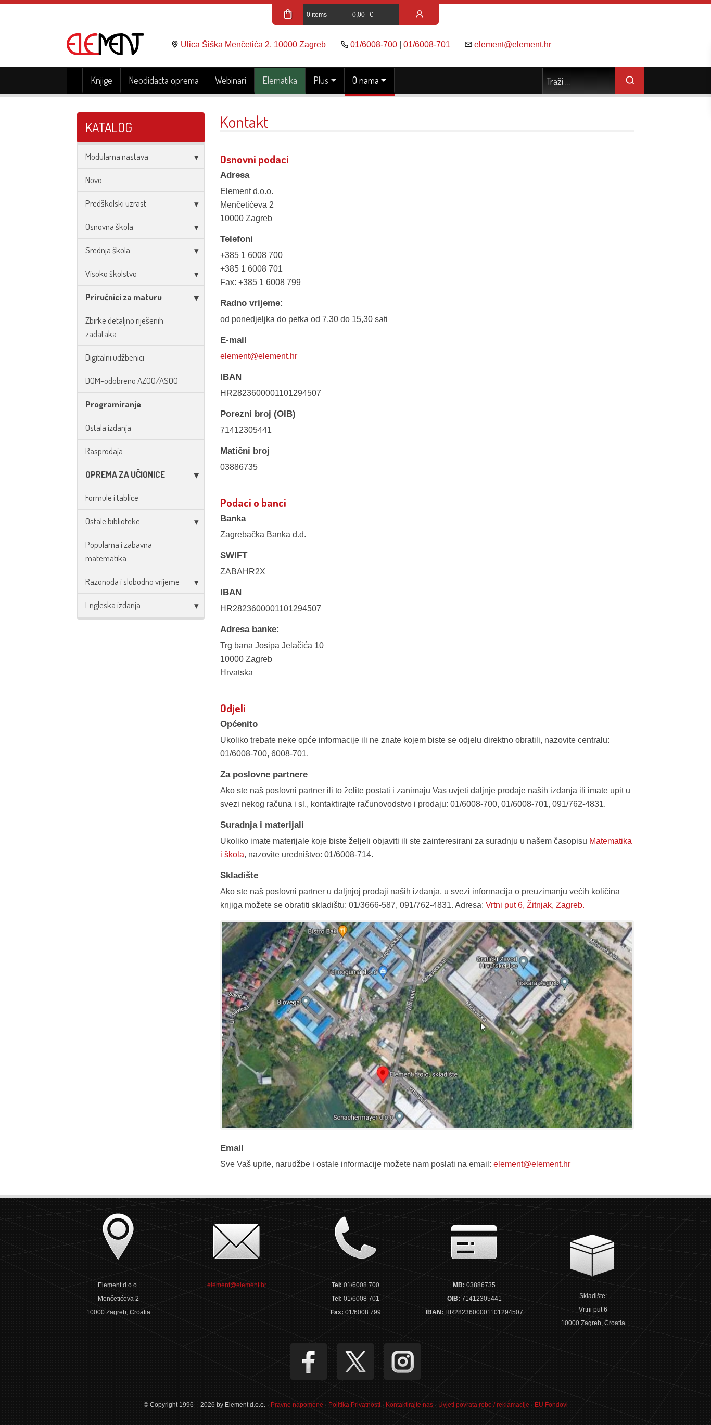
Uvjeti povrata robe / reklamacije (483, 1404)
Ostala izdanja (108, 427)
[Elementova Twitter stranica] (355, 1361)
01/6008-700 (373, 44)
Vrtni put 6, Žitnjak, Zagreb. (535, 905)
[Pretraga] (629, 80)
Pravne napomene (297, 1404)
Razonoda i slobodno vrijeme (132, 581)
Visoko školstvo (111, 273)
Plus (320, 80)
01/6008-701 (426, 44)
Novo (93, 179)
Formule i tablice (111, 497)
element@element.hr (512, 44)
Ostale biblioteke (112, 521)
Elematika (279, 80)
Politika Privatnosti (354, 1404)
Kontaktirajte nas (409, 1404)
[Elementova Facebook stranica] (308, 1361)
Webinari (230, 80)
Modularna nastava (116, 156)
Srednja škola (107, 250)
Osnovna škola (109, 226)
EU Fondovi (551, 1404)
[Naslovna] (75, 81)
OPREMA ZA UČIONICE (125, 474)
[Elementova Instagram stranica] (402, 1361)
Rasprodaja (104, 450)
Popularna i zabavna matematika (118, 551)
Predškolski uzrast (115, 203)
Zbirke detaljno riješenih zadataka (124, 327)
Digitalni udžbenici (114, 357)
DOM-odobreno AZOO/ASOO (131, 380)
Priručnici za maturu (123, 296)
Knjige (101, 80)
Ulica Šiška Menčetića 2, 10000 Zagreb (253, 44)
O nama (365, 80)
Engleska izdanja (113, 604)
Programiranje (113, 404)
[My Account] (419, 14)
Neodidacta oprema (164, 80)
